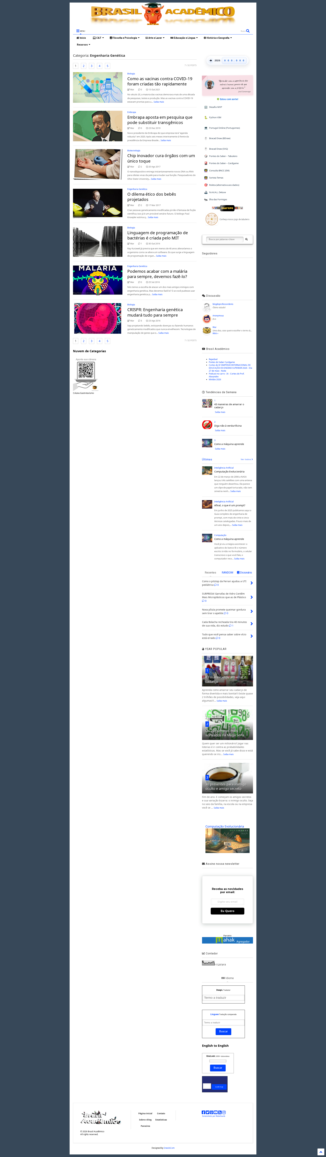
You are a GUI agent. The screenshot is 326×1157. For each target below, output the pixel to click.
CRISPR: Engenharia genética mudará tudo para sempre (155, 312)
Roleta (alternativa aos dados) (221, 185)
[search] (246, 239)
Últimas (207, 459)
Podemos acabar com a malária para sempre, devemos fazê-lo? (157, 273)
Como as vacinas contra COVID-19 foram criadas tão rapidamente (159, 81)
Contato (161, 1113)
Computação (220, 535)
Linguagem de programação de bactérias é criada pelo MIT (157, 235)
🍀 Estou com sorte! (227, 99)
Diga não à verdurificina (228, 425)
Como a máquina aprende (229, 444)
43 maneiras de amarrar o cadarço (229, 406)
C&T (98, 38)
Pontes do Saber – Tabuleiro (220, 156)
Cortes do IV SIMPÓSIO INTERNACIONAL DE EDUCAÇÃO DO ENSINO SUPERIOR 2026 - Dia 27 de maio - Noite (230, 368)
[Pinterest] (211, 1113)
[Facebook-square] (203, 1113)
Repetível (213, 359)
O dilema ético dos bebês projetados (151, 196)
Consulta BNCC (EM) (217, 170)
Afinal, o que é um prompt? (229, 505)
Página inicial (145, 1113)
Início (82, 38)
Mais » (215, 333)
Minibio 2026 (215, 379)
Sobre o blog (145, 1119)
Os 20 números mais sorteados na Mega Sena (224, 732)
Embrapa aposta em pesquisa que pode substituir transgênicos (160, 119)
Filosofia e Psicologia (124, 38)
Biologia (131, 73)
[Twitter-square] (207, 1113)
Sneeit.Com (169, 1147)
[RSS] (220, 1113)
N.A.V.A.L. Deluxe (215, 192)
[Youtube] (216, 1113)
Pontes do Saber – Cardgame (221, 163)
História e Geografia (217, 38)
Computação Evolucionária (229, 471)
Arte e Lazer (155, 38)
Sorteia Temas (213, 178)
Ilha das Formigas (215, 199)
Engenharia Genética (137, 189)
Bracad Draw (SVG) (216, 149)
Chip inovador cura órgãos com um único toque (161, 158)
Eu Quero (227, 911)
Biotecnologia (133, 150)
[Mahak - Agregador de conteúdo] (227, 942)
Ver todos (246, 459)
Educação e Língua (184, 38)
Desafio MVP (213, 107)
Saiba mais (159, 101)
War (214, 327)
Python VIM (212, 117)
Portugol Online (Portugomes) (222, 128)
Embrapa (131, 112)
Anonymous (218, 315)
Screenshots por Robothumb (213, 1116)
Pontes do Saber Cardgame (222, 362)
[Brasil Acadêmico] (163, 23)
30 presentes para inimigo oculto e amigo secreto (225, 786)
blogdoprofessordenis (223, 304)
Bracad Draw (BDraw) (217, 138)
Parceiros (145, 1126)
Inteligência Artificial (224, 467)
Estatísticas (161, 1119)
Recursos (82, 44)
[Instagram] (224, 1113)
